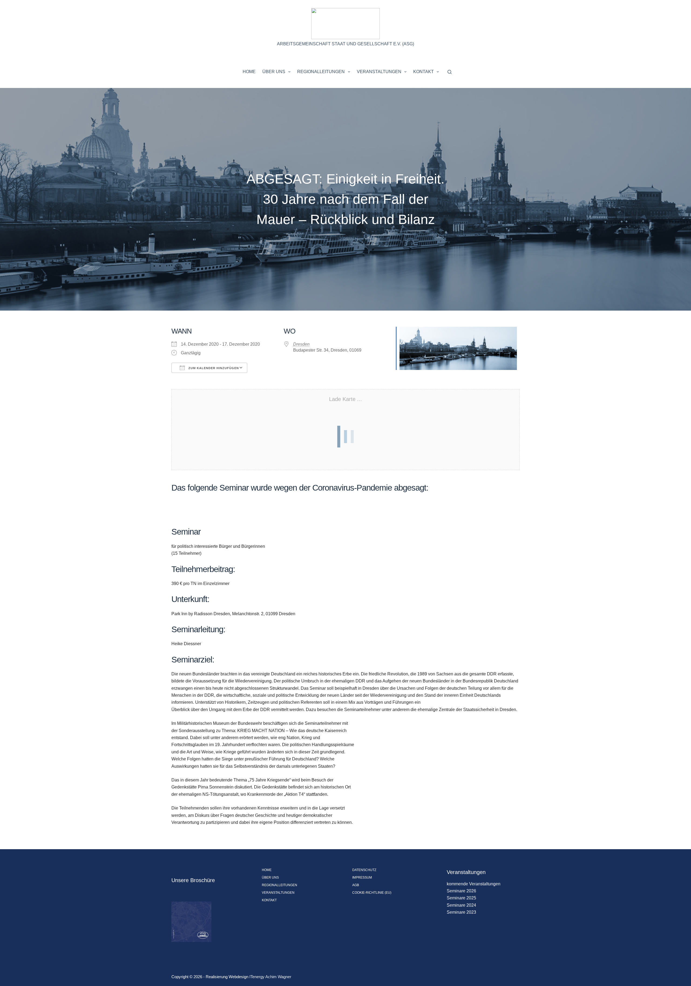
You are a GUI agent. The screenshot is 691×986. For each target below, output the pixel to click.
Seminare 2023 (461, 912)
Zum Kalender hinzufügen (213, 368)
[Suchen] (450, 72)
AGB (355, 885)
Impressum (362, 877)
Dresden (301, 344)
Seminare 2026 (461, 891)
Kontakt (423, 71)
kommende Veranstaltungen (473, 884)
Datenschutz (364, 870)
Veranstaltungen (379, 71)
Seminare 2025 (461, 898)
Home (249, 71)
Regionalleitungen (321, 71)
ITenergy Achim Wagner (270, 976)
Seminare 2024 (461, 905)
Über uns (273, 71)
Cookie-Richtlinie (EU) (371, 893)
